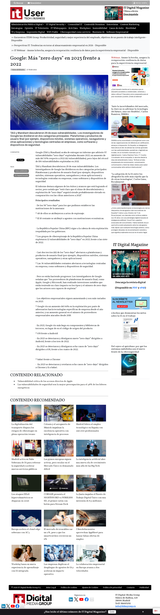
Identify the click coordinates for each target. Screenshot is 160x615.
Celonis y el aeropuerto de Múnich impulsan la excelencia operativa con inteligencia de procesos (57, 429)
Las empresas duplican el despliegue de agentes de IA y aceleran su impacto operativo (59, 569)
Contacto (131, 587)
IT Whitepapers (58, 28)
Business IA (98, 32)
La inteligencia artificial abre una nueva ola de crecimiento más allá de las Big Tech (91, 463)
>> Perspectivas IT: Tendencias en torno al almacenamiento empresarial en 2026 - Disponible (58, 45)
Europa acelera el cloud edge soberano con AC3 (26, 531)
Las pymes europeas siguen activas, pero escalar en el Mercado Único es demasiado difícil (58, 464)
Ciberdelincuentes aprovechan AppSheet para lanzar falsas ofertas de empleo (89, 534)
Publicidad (144, 587)
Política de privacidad (112, 587)
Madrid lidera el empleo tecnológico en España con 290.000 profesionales (89, 427)
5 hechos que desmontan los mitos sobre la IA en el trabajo (128, 315)
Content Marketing (129, 24)
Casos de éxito (116, 28)
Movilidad (131, 28)
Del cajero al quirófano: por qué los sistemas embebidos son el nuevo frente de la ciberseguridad (129, 349)
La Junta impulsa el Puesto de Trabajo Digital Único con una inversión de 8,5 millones (91, 497)
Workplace (85, 28)
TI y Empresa (18, 32)
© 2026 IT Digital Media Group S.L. (26, 587)
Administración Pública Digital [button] (26, 24)
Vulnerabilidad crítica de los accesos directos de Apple (45, 381)
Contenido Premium (94, 24)
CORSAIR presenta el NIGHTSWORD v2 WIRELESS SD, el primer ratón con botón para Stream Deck (58, 499)
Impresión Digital (36, 32)
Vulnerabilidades (21, 171)
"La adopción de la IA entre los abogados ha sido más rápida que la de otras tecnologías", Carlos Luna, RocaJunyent (129, 178)
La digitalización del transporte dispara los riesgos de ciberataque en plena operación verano (24, 429)
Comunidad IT (75, 24)
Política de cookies (69, 587)
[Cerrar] (143, 611)
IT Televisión (42, 28)
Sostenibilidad (100, 28)
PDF (134, 287)
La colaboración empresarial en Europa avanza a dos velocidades (90, 567)
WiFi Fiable (52, 32)
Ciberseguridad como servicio (75, 32)
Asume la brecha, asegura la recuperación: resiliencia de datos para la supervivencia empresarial (130, 60)
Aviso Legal (51, 587)
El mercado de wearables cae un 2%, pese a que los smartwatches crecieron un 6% (58, 534)
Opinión (29, 28)
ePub (142, 287)
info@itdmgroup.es (125, 606)
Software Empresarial (117, 32)
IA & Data (73, 28)
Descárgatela (131, 14)
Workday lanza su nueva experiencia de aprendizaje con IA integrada (25, 567)
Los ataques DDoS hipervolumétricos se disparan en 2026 (22, 497)
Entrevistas (112, 24)
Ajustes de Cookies (90, 587)
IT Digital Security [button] (55, 24)
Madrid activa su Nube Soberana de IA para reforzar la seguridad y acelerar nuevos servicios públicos (26, 464)
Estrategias (17, 28)
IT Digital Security (21, 175)
